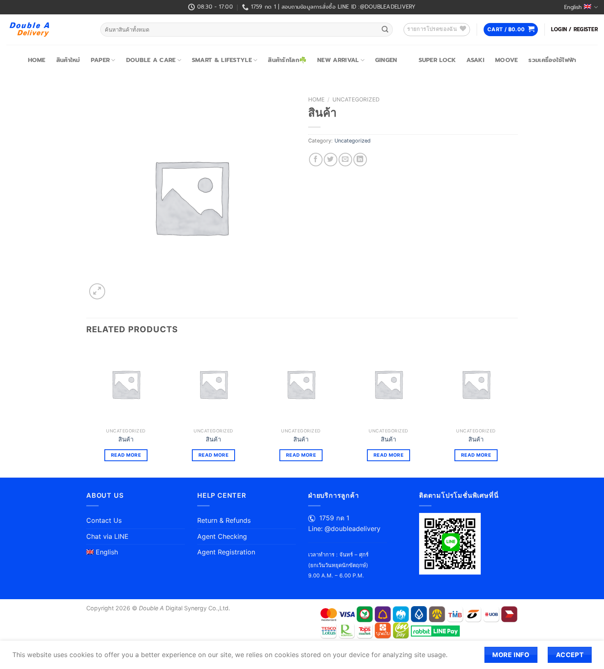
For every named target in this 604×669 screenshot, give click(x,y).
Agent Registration (226, 552)
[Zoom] (97, 291)
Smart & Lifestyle (222, 59)
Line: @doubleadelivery (344, 528)
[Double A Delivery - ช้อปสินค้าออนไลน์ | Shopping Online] (47, 29)
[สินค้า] (126, 384)
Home (37, 59)
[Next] (515, 410)
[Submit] (385, 30)
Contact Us (104, 520)
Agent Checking (222, 536)
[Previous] (87, 410)
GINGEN (386, 59)
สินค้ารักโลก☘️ (287, 59)
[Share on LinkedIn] (360, 159)
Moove (506, 59)
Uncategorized (356, 99)
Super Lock (437, 59)
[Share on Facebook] (316, 159)
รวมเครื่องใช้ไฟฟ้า (552, 59)
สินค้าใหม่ (68, 59)
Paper (100, 59)
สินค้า (126, 439)
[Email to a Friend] (345, 159)
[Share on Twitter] (330, 159)
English (573, 7)
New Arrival (338, 59)
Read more (126, 455)
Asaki (475, 59)
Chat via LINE (107, 536)
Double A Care (151, 59)
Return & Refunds (224, 520)
